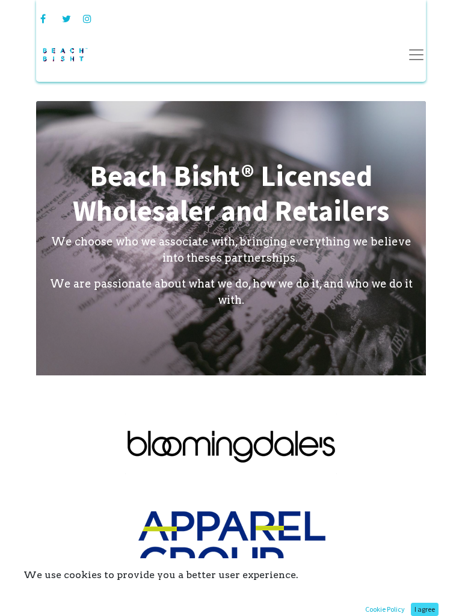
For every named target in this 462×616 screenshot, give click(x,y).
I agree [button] (424, 609)
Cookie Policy (385, 609)
